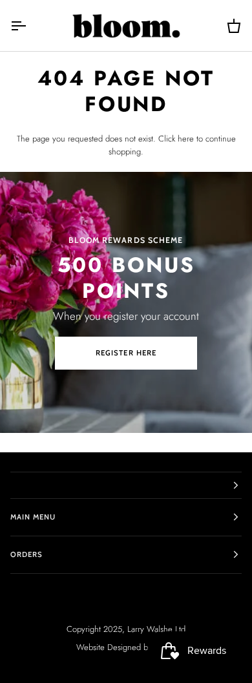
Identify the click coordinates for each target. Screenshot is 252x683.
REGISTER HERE (126, 352)
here (186, 138)
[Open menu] (29, 25)
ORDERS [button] (26, 554)
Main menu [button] (33, 516)
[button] (126, 485)
